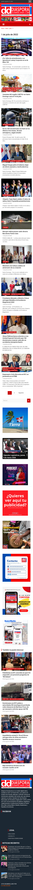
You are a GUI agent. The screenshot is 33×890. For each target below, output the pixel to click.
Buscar (28, 400)
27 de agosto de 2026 (14, 852)
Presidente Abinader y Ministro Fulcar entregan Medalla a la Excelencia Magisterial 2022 (16, 300)
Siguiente (21, 393)
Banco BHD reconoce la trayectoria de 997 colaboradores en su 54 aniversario (19, 856)
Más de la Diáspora (8, 368)
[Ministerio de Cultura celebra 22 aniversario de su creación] (16, 254)
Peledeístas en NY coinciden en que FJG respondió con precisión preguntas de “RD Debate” (16, 675)
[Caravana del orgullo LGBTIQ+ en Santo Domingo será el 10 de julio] (16, 83)
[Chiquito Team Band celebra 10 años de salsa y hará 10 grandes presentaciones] (16, 187)
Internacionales (8, 124)
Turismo (5, 227)
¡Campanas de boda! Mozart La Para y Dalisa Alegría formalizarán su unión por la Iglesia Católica (19, 848)
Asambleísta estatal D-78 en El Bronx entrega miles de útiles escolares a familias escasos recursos (15, 737)
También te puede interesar (13, 650)
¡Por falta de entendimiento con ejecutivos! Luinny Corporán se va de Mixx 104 (15, 60)
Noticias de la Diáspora (10, 370)
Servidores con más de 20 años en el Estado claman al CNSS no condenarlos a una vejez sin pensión (19, 874)
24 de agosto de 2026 (8, 769)
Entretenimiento (8, 54)
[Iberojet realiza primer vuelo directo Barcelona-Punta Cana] (16, 220)
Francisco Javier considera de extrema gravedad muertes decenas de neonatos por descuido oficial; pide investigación (19, 865)
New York (18, 368)
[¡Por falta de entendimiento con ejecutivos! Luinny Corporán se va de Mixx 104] (16, 47)
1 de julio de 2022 (7, 64)
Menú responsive (30, 1)
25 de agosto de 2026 (8, 741)
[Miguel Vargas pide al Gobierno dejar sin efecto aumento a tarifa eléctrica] (16, 153)
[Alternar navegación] (3, 24)
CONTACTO (11, 836)
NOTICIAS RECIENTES (10, 843)
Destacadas (6, 88)
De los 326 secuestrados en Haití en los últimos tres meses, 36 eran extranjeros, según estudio (16, 131)
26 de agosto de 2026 (8, 679)
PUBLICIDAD (11, 834)
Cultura (5, 261)
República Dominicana (20, 54)
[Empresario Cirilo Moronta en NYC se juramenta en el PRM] (16, 363)
